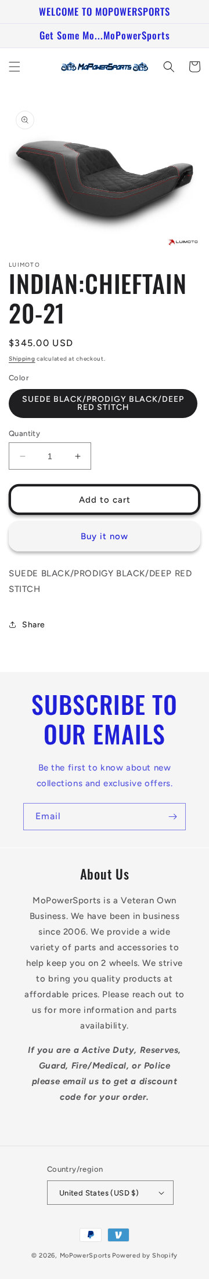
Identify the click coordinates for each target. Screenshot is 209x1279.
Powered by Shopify (145, 1255)
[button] (14, 66)
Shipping (22, 358)
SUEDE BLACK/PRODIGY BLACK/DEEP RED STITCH (103, 403)
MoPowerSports (85, 1255)
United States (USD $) (99, 1193)
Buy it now (104, 536)
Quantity (24, 433)
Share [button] (33, 625)
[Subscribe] (172, 816)
